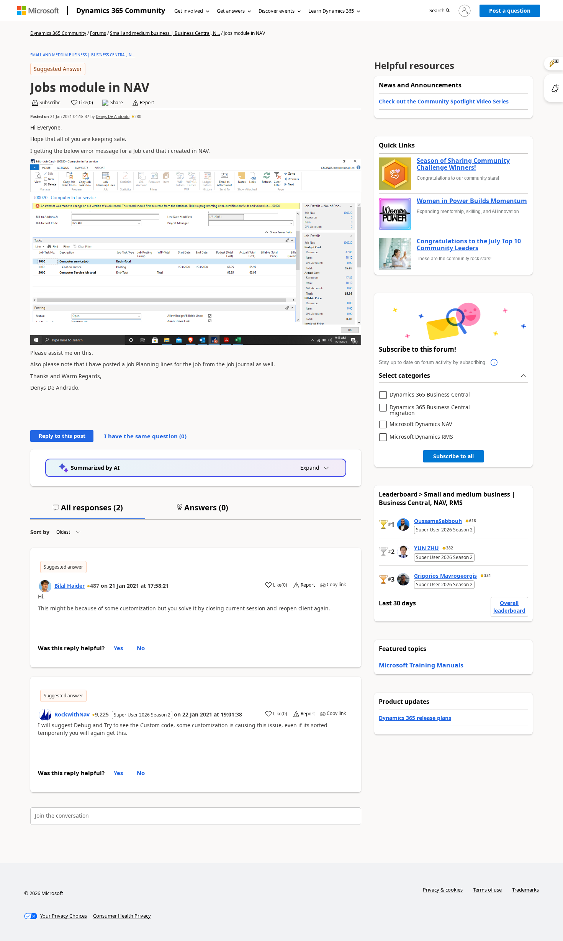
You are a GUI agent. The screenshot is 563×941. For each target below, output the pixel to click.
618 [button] (472, 520)
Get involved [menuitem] (188, 10)
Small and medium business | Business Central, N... (165, 33)
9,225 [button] (102, 714)
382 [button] (449, 548)
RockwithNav (72, 714)
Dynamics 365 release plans (415, 717)
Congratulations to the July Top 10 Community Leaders (469, 244)
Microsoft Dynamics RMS (421, 437)
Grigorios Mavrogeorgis (445, 575)
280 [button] (137, 116)
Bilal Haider (69, 585)
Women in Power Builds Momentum (472, 201)
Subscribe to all (453, 456)
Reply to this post (62, 435)
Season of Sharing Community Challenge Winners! (463, 164)
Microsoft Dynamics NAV (421, 424)
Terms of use (487, 889)
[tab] (87, 510)
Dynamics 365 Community (120, 10)
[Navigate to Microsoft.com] (38, 10)
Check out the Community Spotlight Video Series (444, 101)
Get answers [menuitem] (231, 10)
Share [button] (116, 103)
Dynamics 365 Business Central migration (430, 410)
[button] (439, 11)
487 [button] (94, 585)
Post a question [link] (509, 10)
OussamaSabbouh (438, 521)
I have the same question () (145, 436)
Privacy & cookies (443, 889)
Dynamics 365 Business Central (430, 395)
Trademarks (525, 889)
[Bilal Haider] (45, 586)
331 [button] (487, 575)
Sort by (39, 532)
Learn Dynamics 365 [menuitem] (331, 10)
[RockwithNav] (45, 715)
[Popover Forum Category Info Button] (494, 362)
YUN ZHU (426, 548)
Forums (98, 33)
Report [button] (147, 103)
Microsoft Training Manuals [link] (421, 665)
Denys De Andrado (112, 116)
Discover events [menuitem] (277, 10)
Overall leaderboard (509, 606)
